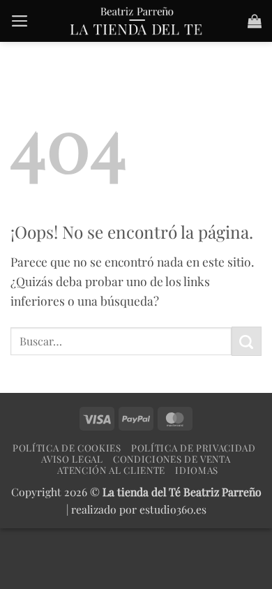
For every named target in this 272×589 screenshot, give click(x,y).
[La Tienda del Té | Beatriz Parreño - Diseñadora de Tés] (136, 21)
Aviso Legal (72, 459)
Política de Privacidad (193, 448)
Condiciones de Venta (171, 459)
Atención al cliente (111, 470)
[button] (19, 21)
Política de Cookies (67, 448)
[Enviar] (247, 342)
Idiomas (196, 470)
